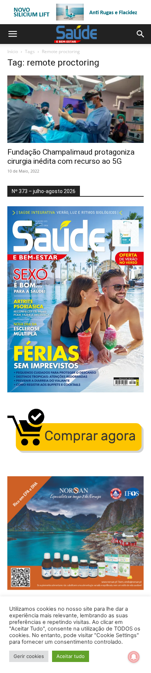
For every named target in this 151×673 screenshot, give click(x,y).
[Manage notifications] (134, 657)
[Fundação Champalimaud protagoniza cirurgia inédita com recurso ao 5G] (75, 109)
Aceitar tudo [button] (70, 656)
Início (12, 51)
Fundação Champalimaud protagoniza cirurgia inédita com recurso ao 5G (71, 157)
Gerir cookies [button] (29, 656)
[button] (12, 34)
